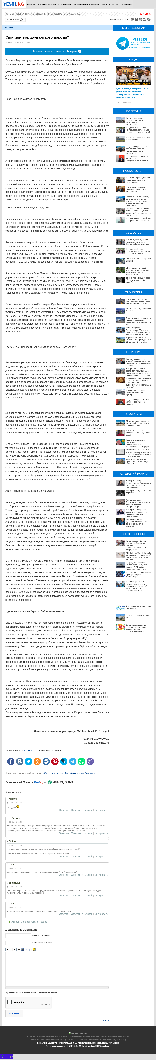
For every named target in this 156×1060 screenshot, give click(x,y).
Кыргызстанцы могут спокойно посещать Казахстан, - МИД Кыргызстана (135, 121)
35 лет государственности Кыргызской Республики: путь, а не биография (139, 423)
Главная (31, 4)
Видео (39, 14)
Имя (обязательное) (41, 935)
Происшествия (80, 4)
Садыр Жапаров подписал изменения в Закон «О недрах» (137, 402)
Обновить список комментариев (29, 921)
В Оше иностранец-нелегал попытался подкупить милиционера (138, 180)
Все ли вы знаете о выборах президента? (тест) (138, 607)
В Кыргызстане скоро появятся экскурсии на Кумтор (136, 392)
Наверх (105, 1020)
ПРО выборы (126, 4)
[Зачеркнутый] (18, 949)
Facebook (136, 19)
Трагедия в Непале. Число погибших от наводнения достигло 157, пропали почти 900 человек (138, 212)
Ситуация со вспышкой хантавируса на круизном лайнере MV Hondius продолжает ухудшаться (137, 566)
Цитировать (101, 810)
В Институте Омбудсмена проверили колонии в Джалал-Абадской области (137, 242)
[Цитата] (26, 949)
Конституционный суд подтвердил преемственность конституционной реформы (138, 443)
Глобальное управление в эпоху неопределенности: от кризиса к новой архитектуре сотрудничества (139, 453)
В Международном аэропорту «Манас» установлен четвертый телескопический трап (139, 321)
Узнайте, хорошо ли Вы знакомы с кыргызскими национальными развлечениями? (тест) (136, 628)
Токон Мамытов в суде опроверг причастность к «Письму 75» (137, 189)
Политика (42, 4)
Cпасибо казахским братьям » (80, 773)
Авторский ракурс (25, 14)
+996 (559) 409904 (62, 782)
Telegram (149, 19)
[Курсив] (11, 949)
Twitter (132, 19)
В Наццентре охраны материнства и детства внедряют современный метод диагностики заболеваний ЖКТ (136, 586)
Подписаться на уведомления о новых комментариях (33, 993)
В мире (115, 4)
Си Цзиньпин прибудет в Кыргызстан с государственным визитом (137, 158)
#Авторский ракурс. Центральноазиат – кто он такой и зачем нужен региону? (137, 522)
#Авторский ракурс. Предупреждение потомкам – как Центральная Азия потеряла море (139, 503)
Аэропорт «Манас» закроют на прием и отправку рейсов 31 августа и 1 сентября (138, 340)
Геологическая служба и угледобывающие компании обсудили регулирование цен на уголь (139, 362)
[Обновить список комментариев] (23, 792)
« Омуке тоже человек (54, 773)
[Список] (30, 949)
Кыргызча (145, 14)
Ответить (64, 810)
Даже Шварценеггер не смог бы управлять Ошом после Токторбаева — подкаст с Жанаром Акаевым (133, 93)
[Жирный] (7, 949)
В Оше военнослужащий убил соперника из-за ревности (139, 219)
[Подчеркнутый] (15, 949)
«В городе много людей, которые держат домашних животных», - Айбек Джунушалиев (138, 271)
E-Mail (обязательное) (42, 943)
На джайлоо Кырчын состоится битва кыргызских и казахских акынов (138, 251)
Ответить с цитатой (82, 810)
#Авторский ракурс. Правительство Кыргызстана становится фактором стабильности (138, 484)
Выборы (9, 14)
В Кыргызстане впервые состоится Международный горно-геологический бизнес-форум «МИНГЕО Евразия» (138, 372)
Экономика (53, 4)
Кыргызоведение (53, 14)
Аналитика (66, 4)
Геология (105, 4)
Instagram (145, 19)
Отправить (14, 1013)
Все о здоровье (72, 14)
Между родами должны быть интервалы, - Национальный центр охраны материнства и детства (139, 556)
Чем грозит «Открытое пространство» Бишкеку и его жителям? (139, 461)
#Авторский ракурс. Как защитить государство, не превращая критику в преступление (137, 513)
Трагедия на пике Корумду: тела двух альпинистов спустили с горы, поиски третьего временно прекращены (137, 201)
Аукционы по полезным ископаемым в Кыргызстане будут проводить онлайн (138, 301)
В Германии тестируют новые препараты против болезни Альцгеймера (139, 574)
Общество (94, 4)
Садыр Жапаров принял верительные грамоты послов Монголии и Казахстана (136, 150)
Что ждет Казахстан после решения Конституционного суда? (138, 433)
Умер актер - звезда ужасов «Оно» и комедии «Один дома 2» (138, 280)
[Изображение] (22, 949)
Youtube (141, 19)
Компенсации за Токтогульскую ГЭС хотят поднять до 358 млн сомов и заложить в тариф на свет (138, 331)
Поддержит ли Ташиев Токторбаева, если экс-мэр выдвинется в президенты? (138, 130)
